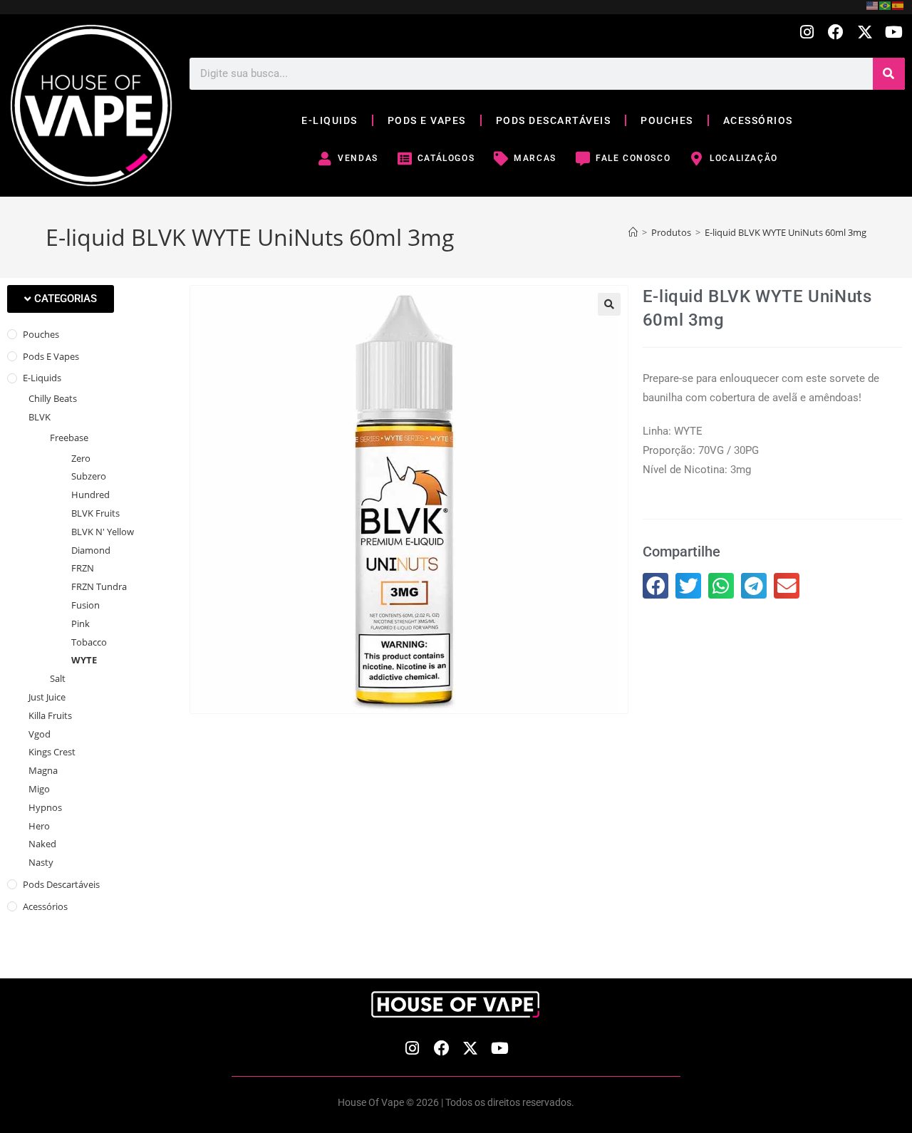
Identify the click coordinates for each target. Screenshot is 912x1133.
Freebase (69, 437)
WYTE (84, 659)
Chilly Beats (52, 398)
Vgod (39, 734)
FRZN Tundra (99, 586)
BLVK (39, 416)
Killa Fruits (50, 715)
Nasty (40, 862)
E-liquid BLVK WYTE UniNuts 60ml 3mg (785, 232)
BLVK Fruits (95, 513)
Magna (43, 770)
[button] (60, 299)
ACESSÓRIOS (758, 120)
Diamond (90, 550)
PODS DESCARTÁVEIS (553, 120)
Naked (42, 843)
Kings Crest (52, 751)
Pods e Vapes (51, 356)
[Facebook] (836, 32)
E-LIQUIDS (329, 120)
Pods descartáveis (61, 884)
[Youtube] (894, 32)
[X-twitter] (865, 32)
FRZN (82, 568)
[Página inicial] (633, 232)
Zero (80, 458)
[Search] (889, 74)
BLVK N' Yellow (102, 531)
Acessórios (45, 906)
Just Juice (47, 696)
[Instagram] (807, 32)
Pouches (41, 334)
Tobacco (89, 642)
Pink (80, 623)
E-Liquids (42, 377)
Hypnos (45, 807)
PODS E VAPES (427, 120)
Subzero (88, 476)
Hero (39, 825)
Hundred (90, 494)
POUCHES (667, 120)
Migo (39, 788)
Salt (58, 678)
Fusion (85, 605)
